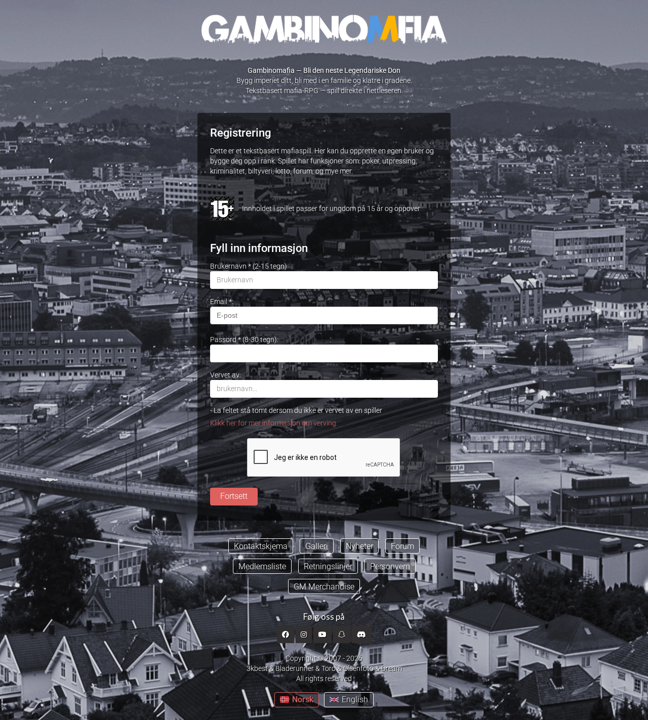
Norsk (302, 699)
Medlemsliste (262, 566)
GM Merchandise (324, 586)
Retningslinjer (328, 566)
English (355, 699)
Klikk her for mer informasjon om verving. (274, 423)
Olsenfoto (358, 668)
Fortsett (234, 496)
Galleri (316, 546)
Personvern (390, 566)
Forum (402, 546)
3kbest (257, 668)
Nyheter (359, 546)
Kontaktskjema (261, 546)
